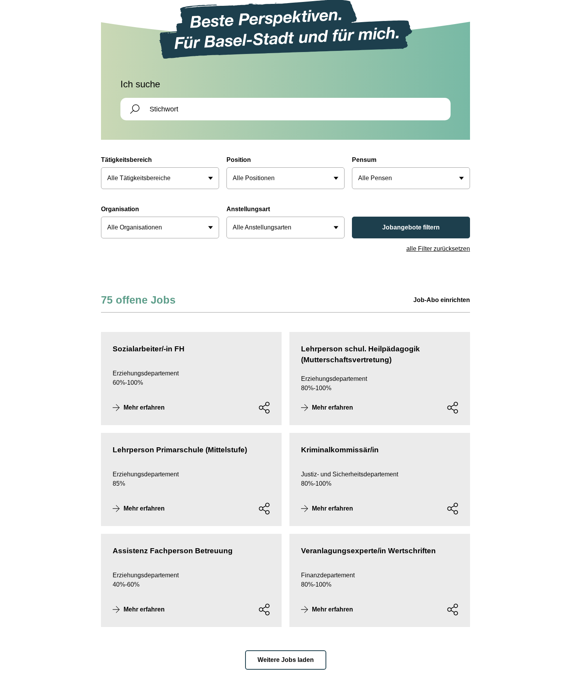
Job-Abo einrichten (441, 300)
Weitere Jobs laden (286, 660)
